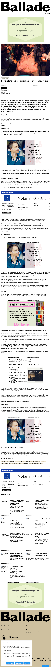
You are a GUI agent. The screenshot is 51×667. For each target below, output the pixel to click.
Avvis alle (27, 663)
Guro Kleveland (4, 626)
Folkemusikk (5, 78)
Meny (48, 13)
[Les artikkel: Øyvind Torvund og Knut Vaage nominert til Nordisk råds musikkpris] (13, 556)
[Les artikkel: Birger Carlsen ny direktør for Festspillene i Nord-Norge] (38, 537)
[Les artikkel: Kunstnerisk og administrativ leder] (25, 203)
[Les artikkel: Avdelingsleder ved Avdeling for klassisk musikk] (9, 203)
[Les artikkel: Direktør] (40, 203)
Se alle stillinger (6, 212)
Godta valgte (19, 663)
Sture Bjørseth (4, 630)
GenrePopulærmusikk (13, 462)
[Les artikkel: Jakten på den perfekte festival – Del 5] (13, 522)
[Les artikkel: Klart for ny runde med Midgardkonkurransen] (38, 556)
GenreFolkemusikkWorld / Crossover (33, 460)
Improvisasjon (25, 462)
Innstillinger (45, 665)
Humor (20, 462)
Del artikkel (4, 87)
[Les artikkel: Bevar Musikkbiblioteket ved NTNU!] (13, 571)
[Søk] (45, 13)
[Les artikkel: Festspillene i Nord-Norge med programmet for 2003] (13, 537)
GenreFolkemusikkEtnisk (20, 460)
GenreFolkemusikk (10, 460)
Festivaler (3, 460)
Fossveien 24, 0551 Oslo (31, 626)
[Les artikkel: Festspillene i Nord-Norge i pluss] (38, 522)
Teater (41, 462)
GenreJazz (43, 460)
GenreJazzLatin (5, 462)
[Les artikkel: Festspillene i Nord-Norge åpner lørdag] (38, 505)
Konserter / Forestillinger (34, 462)
